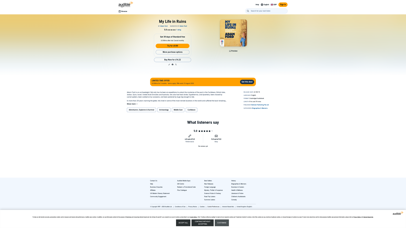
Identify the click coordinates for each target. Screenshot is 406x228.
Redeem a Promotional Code (186, 187)
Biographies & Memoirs (238, 184)
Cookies (202, 207)
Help (151, 184)
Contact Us (153, 181)
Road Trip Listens (209, 196)
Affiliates (153, 190)
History (233, 181)
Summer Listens (209, 200)
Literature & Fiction (237, 193)
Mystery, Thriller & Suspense (213, 190)
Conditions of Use (180, 207)
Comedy (234, 200)
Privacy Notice (357, 217)
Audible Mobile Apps (183, 181)
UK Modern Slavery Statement (160, 193)
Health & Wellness (237, 190)
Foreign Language (210, 187)
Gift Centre (180, 184)
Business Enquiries (156, 187)
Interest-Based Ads (368, 217)
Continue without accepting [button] (202, 223)
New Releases (208, 184)
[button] (169, 64)
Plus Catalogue (182, 190)
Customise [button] (221, 223)
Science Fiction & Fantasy (212, 193)
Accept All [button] (183, 223)
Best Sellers (208, 181)
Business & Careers (237, 187)
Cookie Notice (193, 217)
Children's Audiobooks (238, 196)
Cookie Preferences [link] (213, 207)
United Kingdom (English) (244, 207)
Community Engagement (158, 196)
